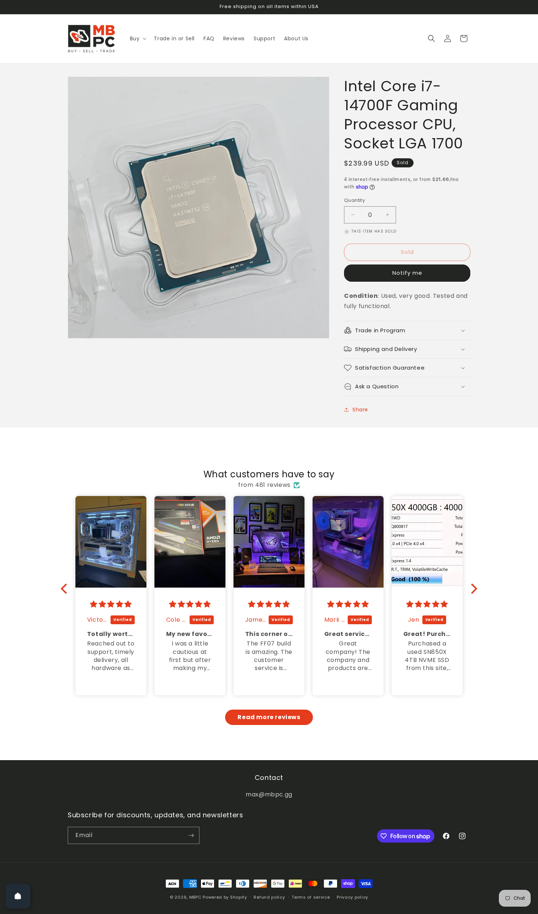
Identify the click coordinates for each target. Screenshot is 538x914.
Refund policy (269, 897)
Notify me (407, 273)
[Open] (17, 896)
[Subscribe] (191, 835)
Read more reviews (269, 717)
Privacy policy (352, 897)
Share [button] (360, 409)
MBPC (195, 897)
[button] (138, 38)
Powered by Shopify (225, 897)
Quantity (354, 200)
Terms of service (311, 897)
